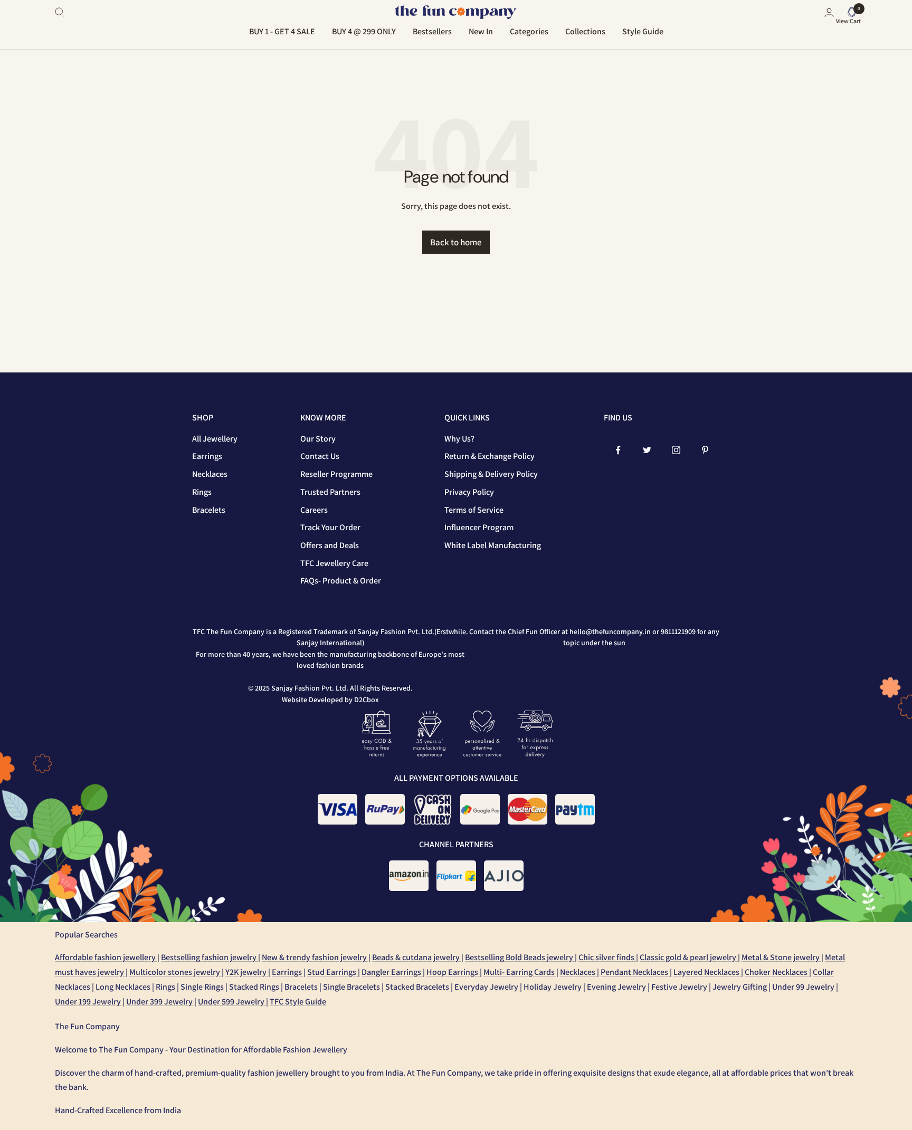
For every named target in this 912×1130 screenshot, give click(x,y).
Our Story (318, 438)
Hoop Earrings (453, 972)
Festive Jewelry (680, 986)
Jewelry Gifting (740, 986)
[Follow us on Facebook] (618, 450)
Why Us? (459, 438)
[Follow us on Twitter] (647, 450)
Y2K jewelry (246, 972)
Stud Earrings (332, 972)
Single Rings (202, 986)
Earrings (207, 456)
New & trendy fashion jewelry (315, 957)
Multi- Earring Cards (519, 972)
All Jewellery (215, 438)
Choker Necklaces (777, 972)
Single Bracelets (352, 986)
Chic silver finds (607, 957)
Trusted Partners (330, 491)
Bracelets (208, 509)
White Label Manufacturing (492, 545)
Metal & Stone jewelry (781, 957)
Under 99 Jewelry (804, 986)
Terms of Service (474, 509)
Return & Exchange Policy (489, 456)
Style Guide (642, 31)
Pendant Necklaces (635, 972)
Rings (202, 491)
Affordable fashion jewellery (106, 957)
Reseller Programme (336, 474)
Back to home (456, 242)
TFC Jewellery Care (334, 563)
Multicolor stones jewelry (175, 972)
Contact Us (319, 456)
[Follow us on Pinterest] (705, 450)
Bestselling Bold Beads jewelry (520, 957)
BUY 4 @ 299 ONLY (364, 31)
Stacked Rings (255, 986)
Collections (585, 31)
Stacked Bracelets (418, 986)
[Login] (829, 12)
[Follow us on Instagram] (676, 450)
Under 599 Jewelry (232, 1001)
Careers (314, 509)
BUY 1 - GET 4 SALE (282, 31)
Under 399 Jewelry (160, 1001)
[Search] (59, 12)
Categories (529, 31)
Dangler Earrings (392, 972)
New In (481, 31)
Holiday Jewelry (553, 986)
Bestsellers (432, 31)
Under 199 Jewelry (88, 1001)
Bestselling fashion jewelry (209, 957)
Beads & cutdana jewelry (416, 957)
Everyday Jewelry (487, 986)
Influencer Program (479, 527)
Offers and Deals (329, 545)
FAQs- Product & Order (340, 580)
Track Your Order (330, 527)
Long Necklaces (124, 986)
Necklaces (209, 474)
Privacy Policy (469, 491)
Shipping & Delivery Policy (491, 474)
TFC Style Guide (298, 1001)
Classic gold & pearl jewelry (689, 957)
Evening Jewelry (617, 986)
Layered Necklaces (707, 972)
